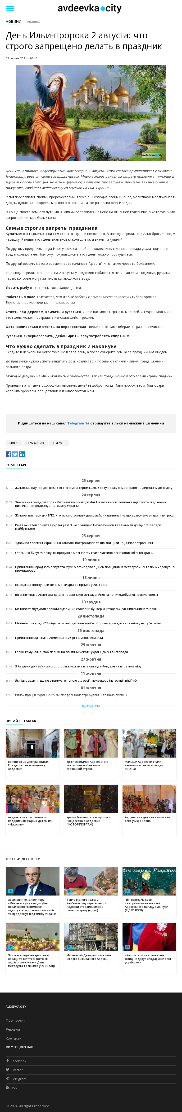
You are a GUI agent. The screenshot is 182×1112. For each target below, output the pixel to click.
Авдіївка (34, 21)
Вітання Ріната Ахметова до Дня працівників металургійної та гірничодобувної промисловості (86, 594)
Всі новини (91, 706)
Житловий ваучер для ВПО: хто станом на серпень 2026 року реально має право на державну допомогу (94, 488)
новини (13, 21)
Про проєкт (15, 1020)
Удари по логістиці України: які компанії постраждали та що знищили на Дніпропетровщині (84, 543)
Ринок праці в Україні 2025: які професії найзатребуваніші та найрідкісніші (71, 695)
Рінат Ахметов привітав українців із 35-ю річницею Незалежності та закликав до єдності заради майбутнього (88, 526)
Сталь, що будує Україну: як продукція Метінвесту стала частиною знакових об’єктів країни (84, 553)
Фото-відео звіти (23, 858)
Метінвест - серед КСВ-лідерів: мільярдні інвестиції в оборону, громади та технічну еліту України (88, 623)
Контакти (14, 1038)
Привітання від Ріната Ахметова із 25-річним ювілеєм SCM (59, 638)
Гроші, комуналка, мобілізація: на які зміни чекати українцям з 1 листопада (71, 652)
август (58, 443)
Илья (13, 443)
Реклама (13, 1029)
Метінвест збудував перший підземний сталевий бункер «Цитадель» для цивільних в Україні (86, 609)
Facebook (18, 1061)
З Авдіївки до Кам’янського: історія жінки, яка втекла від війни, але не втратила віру (78, 666)
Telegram (75, 423)
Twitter (17, 1070)
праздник (35, 443)
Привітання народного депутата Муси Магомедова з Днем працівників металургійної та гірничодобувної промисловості (95, 568)
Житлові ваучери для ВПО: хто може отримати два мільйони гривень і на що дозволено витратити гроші (94, 515)
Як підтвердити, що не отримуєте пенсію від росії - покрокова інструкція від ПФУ (76, 680)
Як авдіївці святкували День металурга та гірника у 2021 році (61, 585)
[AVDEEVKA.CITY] (90, 8)
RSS (14, 1088)
